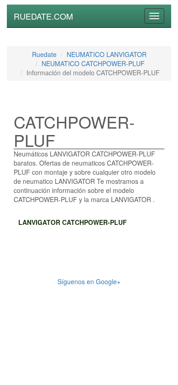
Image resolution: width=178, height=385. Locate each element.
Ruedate (44, 54)
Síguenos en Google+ (89, 281)
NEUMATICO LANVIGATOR (107, 54)
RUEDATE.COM (43, 16)
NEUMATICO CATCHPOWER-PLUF (93, 63)
